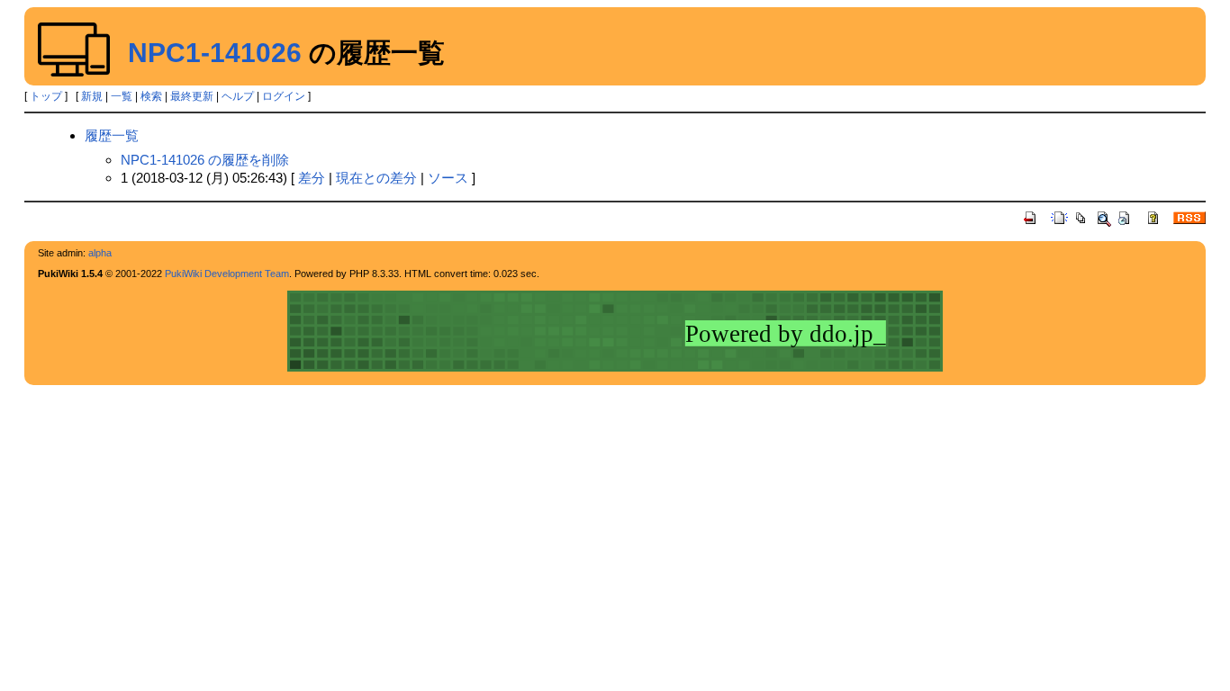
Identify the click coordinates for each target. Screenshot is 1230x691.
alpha (100, 252)
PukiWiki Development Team (227, 273)
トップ (46, 96)
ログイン (283, 96)
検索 (151, 96)
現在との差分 (376, 177)
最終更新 (191, 96)
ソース (448, 177)
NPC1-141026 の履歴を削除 (205, 159)
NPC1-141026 (215, 52)
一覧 (121, 96)
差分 (311, 177)
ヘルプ (238, 96)
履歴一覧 (112, 135)
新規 (92, 96)
